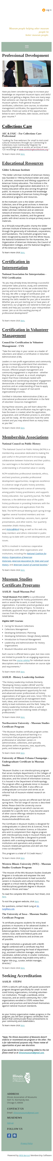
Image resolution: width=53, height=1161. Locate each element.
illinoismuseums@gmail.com (31, 1052)
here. (22, 154)
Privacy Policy (27, 1143)
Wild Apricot (24, 1155)
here (22, 428)
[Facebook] (9, 1136)
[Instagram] (15, 1136)
